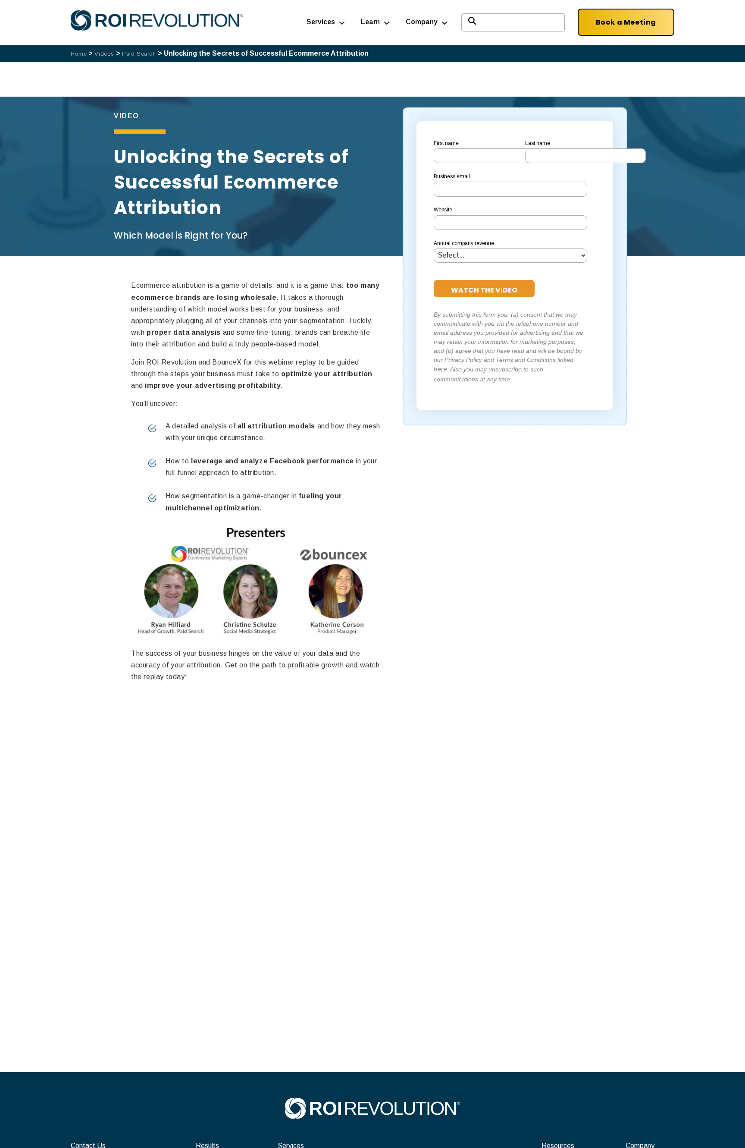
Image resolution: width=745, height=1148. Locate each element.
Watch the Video (484, 290)
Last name (537, 143)
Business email (452, 176)
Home (79, 53)
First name (446, 143)
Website (443, 210)
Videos (104, 53)
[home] (372, 1116)
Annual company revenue (464, 243)
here (440, 369)
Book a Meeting (626, 22)
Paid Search (139, 53)
